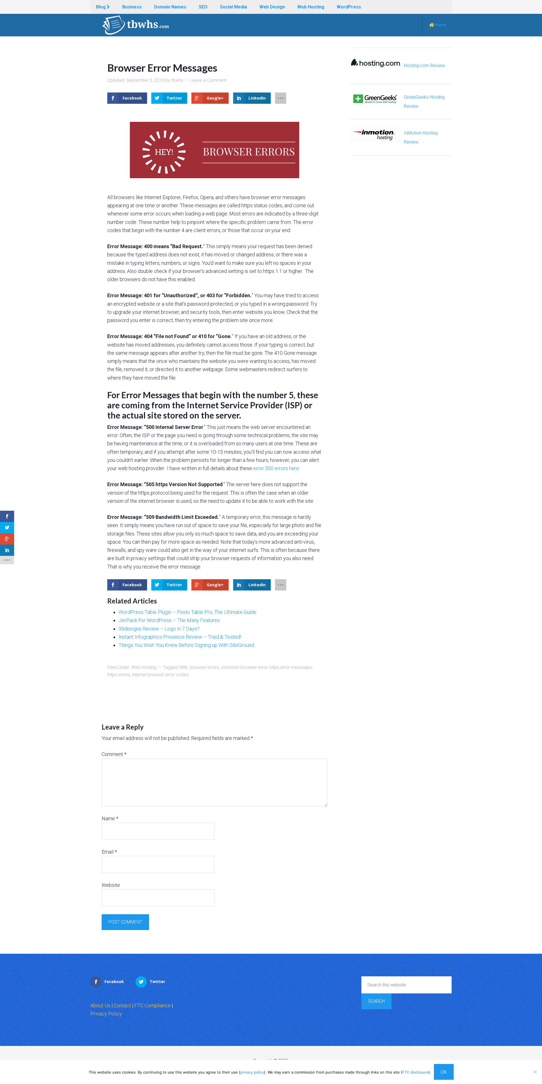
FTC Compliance (152, 1005)
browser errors (204, 667)
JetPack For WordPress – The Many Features (169, 620)
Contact (122, 1005)
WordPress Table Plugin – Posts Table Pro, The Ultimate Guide (187, 612)
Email (109, 852)
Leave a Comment (208, 80)
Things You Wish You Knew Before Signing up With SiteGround (186, 645)
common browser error (244, 667)
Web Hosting (143, 667)
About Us (100, 1005)
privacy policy (252, 1072)
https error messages (290, 667)
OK (444, 1072)
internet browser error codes (160, 674)
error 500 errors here (276, 468)
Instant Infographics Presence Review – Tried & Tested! (180, 637)
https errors (118, 674)
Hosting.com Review (424, 65)
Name (110, 818)
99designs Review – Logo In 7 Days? (159, 629)
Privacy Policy (106, 1014)
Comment (114, 754)
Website (111, 885)
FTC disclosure (415, 1072)
